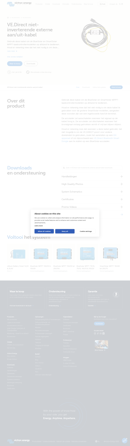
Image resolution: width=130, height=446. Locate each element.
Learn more (39, 225)
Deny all (65, 231)
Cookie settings (86, 231)
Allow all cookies (44, 231)
